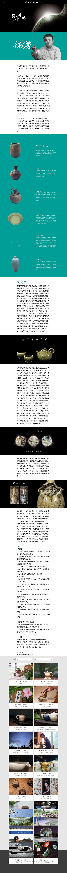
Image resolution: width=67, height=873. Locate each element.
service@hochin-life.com (31, 861)
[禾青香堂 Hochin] (33, 2)
